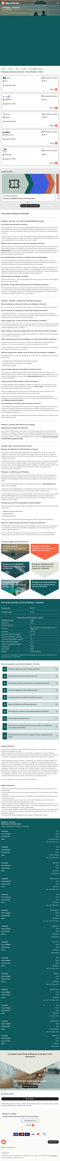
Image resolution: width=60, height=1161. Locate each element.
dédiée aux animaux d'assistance (13, 400)
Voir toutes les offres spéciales (30, 205)
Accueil (3, 69)
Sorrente (24, 69)
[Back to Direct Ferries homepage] (10, 3)
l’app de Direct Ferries (49, 484)
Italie (17, 69)
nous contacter (54, 1155)
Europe (10, 69)
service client (39, 386)
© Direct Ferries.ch (5, 1152)
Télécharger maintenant (30, 1086)
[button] (30, 669)
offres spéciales (5, 250)
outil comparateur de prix (34, 376)
